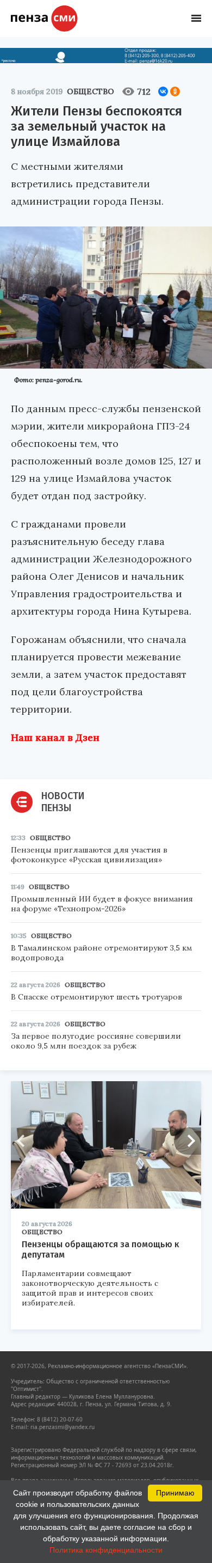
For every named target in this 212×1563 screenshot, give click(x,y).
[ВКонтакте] (163, 91)
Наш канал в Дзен (55, 737)
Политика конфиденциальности (106, 1550)
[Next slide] (187, 1141)
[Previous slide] (24, 1141)
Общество (90, 91)
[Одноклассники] (175, 91)
